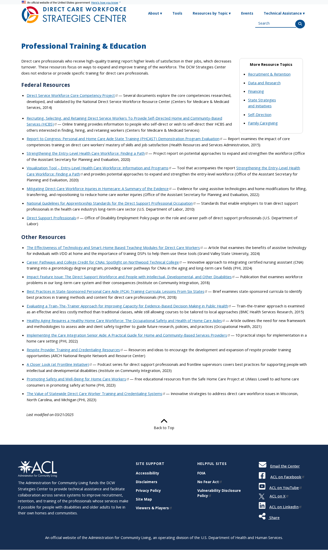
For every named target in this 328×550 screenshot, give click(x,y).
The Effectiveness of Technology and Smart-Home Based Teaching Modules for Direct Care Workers (113, 247)
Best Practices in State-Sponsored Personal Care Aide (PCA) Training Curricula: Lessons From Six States (115, 291)
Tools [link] (177, 13)
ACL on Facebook (285, 476)
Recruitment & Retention (269, 74)
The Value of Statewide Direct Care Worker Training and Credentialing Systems (94, 393)
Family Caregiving (263, 123)
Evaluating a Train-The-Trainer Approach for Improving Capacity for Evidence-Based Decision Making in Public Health (127, 305)
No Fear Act (208, 481)
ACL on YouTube (284, 487)
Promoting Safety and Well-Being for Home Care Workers (76, 378)
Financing (256, 91)
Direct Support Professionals (51, 217)
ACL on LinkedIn (284, 506)
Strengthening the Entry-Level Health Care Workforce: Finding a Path (86, 153)
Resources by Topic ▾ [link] (212, 13)
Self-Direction (259, 114)
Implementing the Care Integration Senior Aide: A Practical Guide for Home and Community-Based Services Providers (127, 335)
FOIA (201, 473)
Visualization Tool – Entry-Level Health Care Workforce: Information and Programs (97, 167)
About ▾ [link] (155, 13)
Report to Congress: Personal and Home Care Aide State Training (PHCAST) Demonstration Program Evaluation (123, 138)
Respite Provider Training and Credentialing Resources (73, 349)
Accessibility (147, 473)
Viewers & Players (152, 507)
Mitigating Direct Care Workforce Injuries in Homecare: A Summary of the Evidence (98, 188)
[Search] (300, 24)
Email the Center (285, 466)
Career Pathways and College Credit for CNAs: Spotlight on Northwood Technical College (103, 262)
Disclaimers (146, 481)
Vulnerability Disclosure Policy (219, 493)
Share (274, 517)
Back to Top (164, 427)
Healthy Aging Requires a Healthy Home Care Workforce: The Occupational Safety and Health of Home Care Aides (124, 320)
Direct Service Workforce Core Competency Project (71, 95)
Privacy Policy (148, 490)
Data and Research (264, 82)
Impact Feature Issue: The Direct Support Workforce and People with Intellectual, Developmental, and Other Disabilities (129, 276)
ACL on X (277, 496)
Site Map (144, 499)
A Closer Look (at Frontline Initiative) (58, 364)
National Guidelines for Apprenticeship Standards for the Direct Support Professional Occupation (110, 203)
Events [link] (247, 13)
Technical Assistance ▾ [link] (284, 13)
